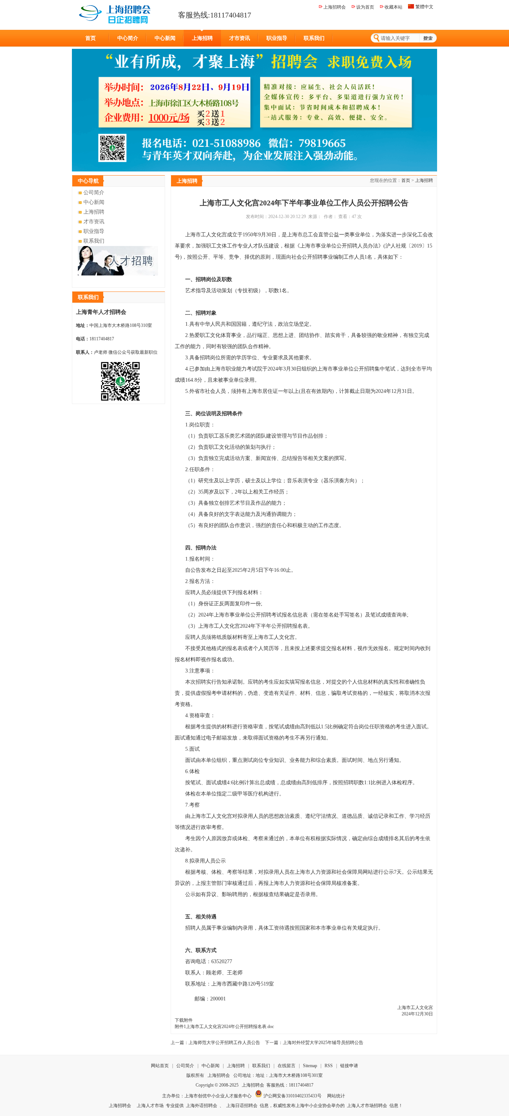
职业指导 (276, 38)
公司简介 (93, 192)
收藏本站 (393, 7)
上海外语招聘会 (201, 1105)
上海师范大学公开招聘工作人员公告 (224, 1042)
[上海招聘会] (115, 14)
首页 (90, 38)
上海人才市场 (150, 1105)
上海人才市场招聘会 (367, 1105)
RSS (329, 1065)
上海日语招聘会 (241, 1105)
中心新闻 (165, 38)
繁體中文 (424, 6)
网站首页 (160, 1065)
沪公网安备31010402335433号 (292, 1095)
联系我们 (314, 38)
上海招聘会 (334, 7)
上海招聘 (202, 38)
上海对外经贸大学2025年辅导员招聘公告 (323, 1042)
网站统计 (336, 1095)
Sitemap (310, 1065)
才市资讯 (239, 38)
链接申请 (349, 1065)
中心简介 (127, 38)
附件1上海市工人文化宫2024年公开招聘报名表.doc (224, 1026)
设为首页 (365, 7)
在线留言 (287, 1065)
